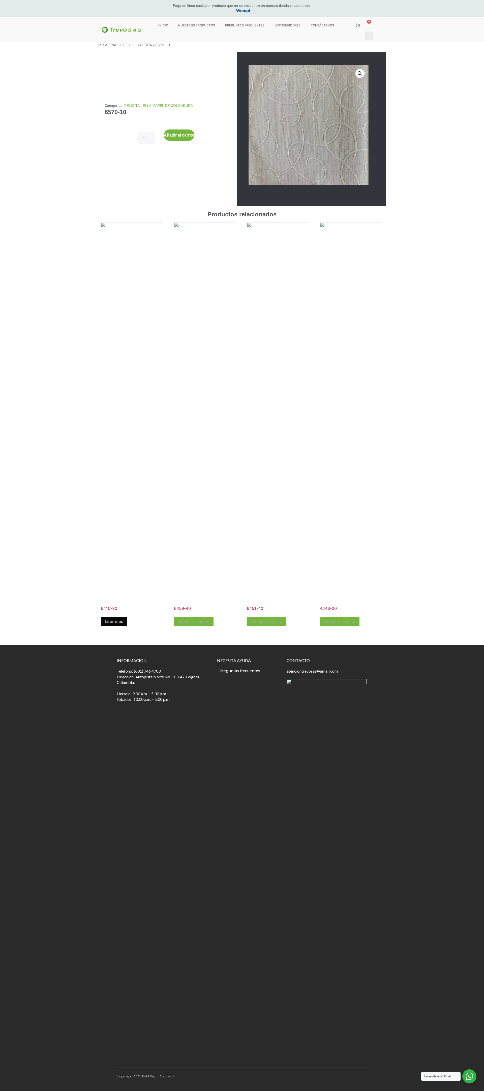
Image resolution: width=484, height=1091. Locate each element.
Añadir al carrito (179, 135)
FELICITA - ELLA (137, 106)
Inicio (163, 25)
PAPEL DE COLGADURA (131, 45)
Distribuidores (287, 25)
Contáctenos (322, 25)
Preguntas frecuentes (244, 25)
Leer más (114, 621)
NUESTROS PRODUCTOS (196, 25)
